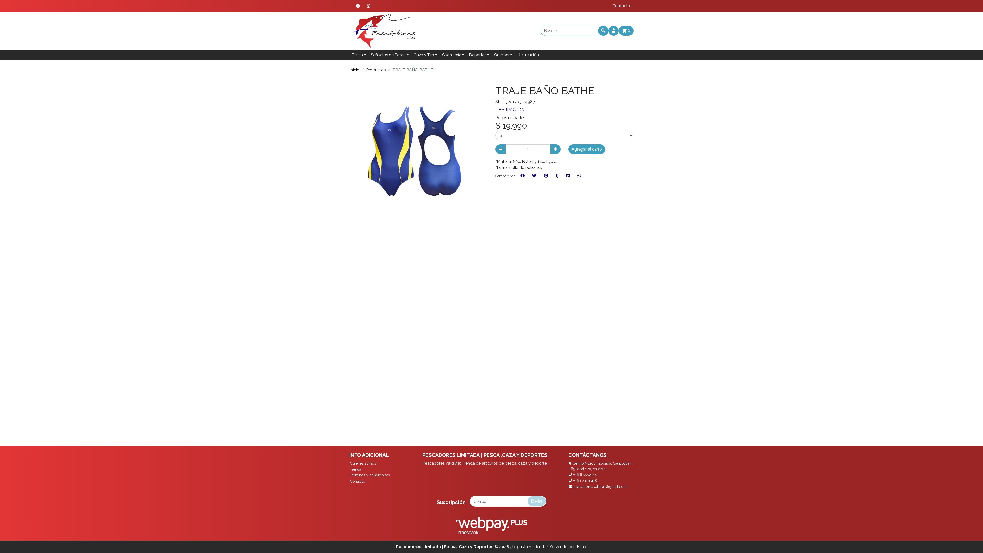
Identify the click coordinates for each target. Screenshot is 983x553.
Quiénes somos (363, 463)
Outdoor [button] (502, 54)
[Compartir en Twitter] (534, 176)
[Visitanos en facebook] (357, 6)
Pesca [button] (357, 54)
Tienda (355, 469)
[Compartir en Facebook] (522, 176)
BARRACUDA (511, 109)
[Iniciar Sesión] (613, 31)
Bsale (582, 546)
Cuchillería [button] (451, 54)
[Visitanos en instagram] (368, 6)
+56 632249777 (585, 475)
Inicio (354, 70)
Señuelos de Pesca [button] (388, 54)
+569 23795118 (584, 480)
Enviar (536, 501)
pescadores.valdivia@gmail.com (599, 487)
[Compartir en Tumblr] (557, 176)
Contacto (621, 5)
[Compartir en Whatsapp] (579, 176)
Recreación (528, 54)
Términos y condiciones (370, 475)
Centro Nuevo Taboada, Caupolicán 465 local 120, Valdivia (600, 466)
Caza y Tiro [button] (424, 54)
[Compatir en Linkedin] (568, 176)
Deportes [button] (477, 54)
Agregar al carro (587, 149)
